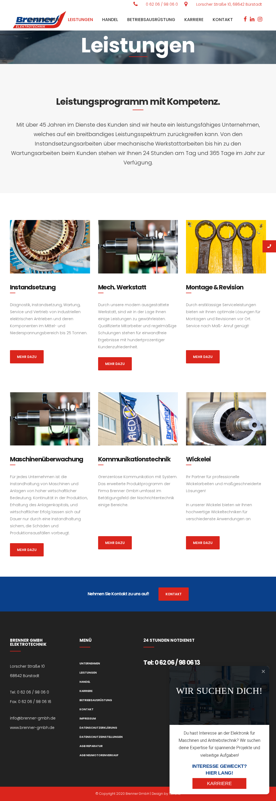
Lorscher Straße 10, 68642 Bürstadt (229, 4)
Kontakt (87, 709)
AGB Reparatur (91, 746)
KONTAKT (173, 594)
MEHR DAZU (27, 356)
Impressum (88, 718)
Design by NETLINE (166, 793)
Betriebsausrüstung (96, 700)
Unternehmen (90, 663)
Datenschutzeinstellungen (101, 737)
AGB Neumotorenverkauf (99, 755)
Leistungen (88, 673)
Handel (85, 682)
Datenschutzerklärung (98, 728)
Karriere (86, 691)
